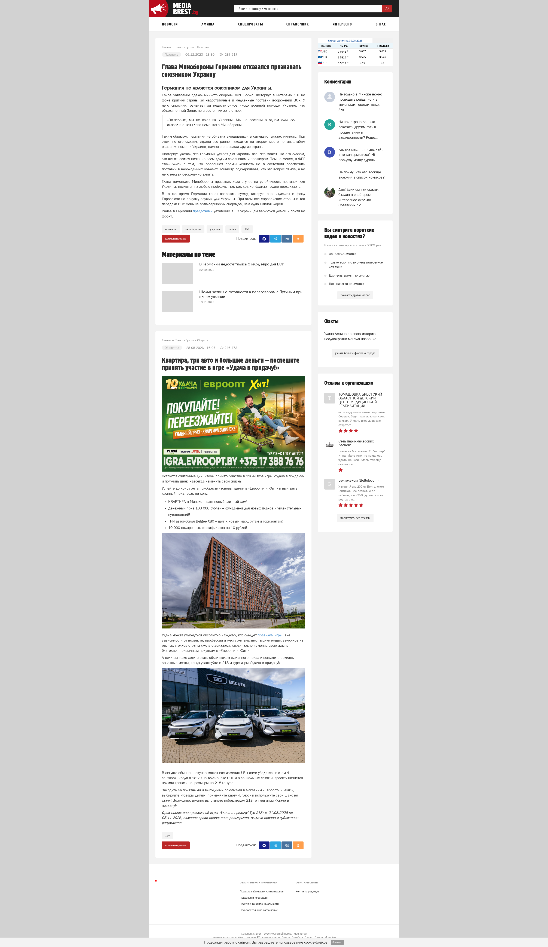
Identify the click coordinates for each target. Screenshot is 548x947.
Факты (331, 321)
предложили (203, 211)
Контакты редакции (308, 891)
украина (215, 229)
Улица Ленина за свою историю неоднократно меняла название (350, 336)
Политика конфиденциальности (259, 903)
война (232, 229)
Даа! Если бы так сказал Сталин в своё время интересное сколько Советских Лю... (358, 197)
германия (170, 229)
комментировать (175, 238)
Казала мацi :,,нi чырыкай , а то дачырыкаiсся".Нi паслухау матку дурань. (360, 154)
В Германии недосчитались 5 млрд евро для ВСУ (241, 264)
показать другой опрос (355, 295)
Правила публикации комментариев (261, 891)
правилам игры (270, 635)
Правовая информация (254, 897)
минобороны (193, 229)
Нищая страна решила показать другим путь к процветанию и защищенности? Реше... (358, 130)
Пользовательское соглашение (259, 910)
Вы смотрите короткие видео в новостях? (349, 233)
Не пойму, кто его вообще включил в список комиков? (361, 174)
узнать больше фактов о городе (355, 353)
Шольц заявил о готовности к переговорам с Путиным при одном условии (250, 294)
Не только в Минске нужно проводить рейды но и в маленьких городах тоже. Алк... (360, 102)
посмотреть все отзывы (355, 518)
